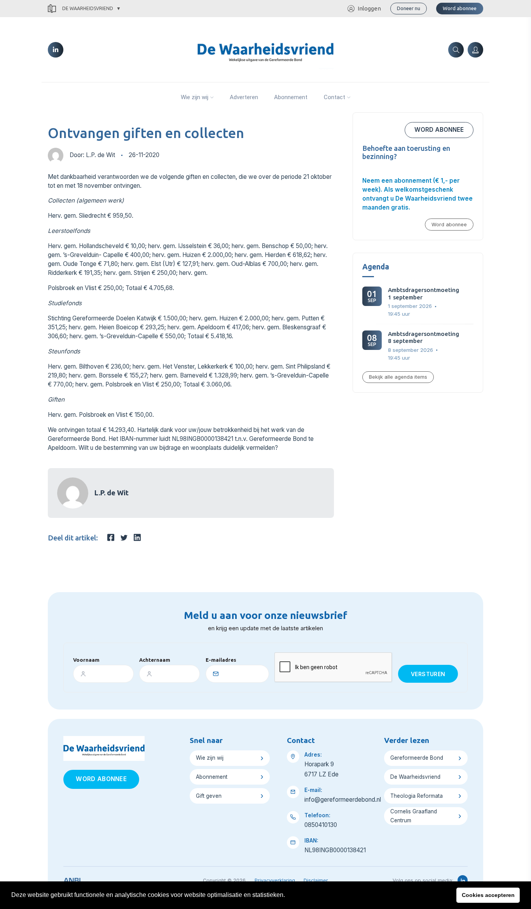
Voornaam (86, 660)
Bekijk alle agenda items (398, 377)
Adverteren (244, 97)
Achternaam (154, 660)
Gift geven (209, 796)
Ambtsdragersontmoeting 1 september (423, 293)
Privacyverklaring (275, 880)
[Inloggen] (475, 50)
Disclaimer (316, 880)
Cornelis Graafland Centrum (413, 815)
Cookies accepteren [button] (488, 895)
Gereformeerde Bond (416, 758)
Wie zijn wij (194, 97)
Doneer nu (408, 8)
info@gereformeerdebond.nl (342, 799)
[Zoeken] (456, 50)
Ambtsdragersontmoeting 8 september (423, 337)
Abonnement (290, 97)
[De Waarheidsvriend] (265, 49)
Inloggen (369, 8)
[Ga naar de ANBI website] (72, 879)
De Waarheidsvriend (87, 8)
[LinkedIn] (55, 50)
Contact (334, 97)
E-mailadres (221, 660)
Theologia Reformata (416, 796)
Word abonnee (460, 8)
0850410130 (320, 825)
